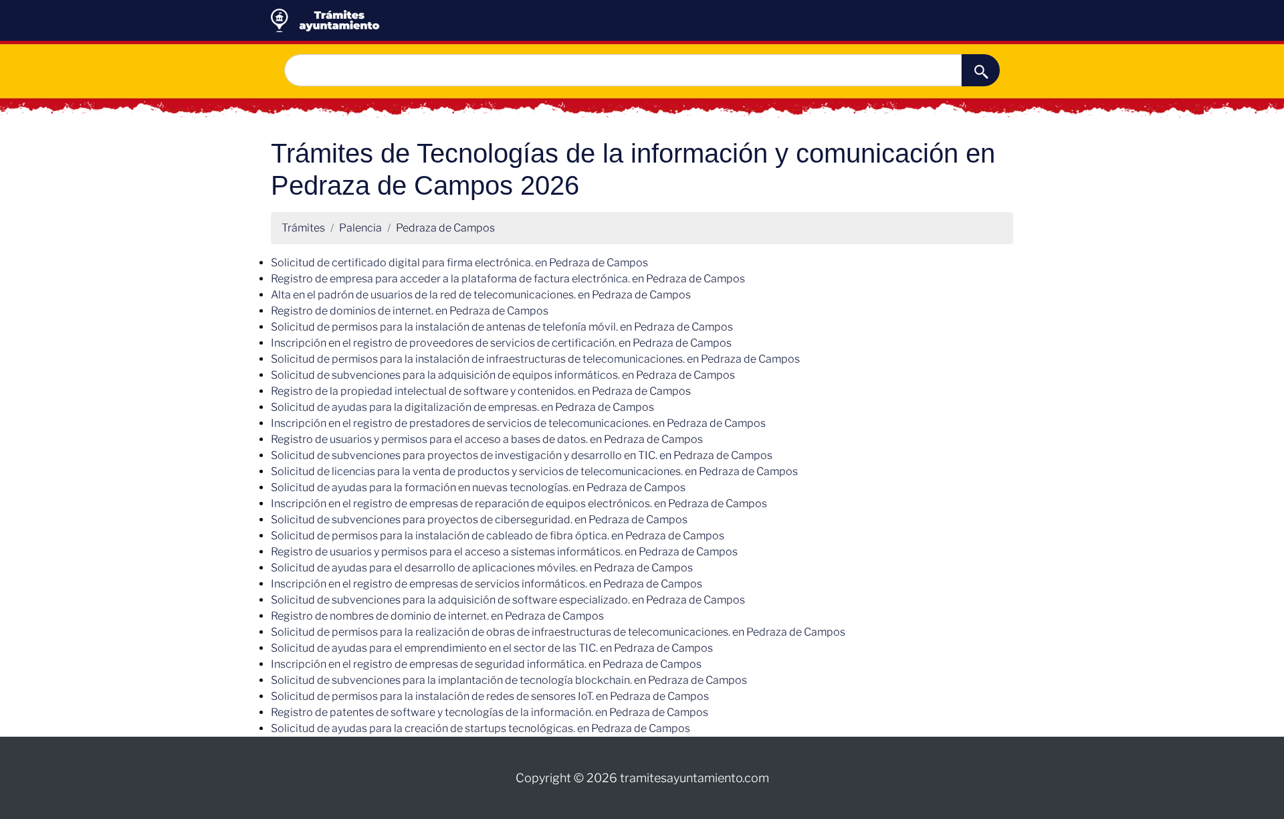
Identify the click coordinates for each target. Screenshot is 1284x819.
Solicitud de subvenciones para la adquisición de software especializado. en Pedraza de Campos (508, 600)
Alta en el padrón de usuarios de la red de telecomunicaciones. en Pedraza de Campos (481, 294)
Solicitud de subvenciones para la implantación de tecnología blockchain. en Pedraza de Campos (509, 680)
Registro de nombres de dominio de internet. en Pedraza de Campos (437, 616)
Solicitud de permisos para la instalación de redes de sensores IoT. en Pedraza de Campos (490, 696)
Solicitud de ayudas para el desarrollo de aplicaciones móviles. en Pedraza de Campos (482, 567)
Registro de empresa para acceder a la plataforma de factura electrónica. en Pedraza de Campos (508, 278)
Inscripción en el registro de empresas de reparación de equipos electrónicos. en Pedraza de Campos (519, 503)
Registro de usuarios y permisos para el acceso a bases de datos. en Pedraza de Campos (487, 439)
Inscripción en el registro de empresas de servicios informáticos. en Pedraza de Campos (486, 583)
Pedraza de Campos (445, 227)
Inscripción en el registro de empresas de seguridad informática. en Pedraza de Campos (486, 664)
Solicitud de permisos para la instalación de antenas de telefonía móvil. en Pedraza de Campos (502, 327)
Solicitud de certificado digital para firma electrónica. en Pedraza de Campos (459, 262)
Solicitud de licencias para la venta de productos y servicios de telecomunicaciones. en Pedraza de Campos (534, 471)
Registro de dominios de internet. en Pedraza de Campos (409, 310)
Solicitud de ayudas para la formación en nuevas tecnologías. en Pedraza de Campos (478, 487)
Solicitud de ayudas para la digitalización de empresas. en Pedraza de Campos (462, 407)
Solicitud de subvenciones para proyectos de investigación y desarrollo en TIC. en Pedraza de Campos (521, 455)
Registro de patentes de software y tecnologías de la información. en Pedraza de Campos (489, 712)
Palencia (360, 227)
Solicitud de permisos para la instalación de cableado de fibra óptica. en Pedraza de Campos (497, 535)
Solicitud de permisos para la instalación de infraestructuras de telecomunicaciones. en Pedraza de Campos (535, 359)
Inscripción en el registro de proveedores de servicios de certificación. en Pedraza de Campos (501, 343)
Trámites (303, 227)
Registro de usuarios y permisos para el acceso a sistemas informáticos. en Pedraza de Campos (504, 551)
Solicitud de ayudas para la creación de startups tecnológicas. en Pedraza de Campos (480, 728)
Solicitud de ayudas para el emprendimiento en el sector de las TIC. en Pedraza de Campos (492, 648)
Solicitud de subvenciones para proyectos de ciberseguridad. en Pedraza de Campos (479, 519)
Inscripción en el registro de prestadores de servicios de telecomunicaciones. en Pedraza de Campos (518, 423)
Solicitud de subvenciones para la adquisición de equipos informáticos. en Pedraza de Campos (503, 375)
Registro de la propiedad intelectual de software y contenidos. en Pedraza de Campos (481, 391)
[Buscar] (981, 70)
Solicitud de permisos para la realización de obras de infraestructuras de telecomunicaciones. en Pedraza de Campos (558, 632)
